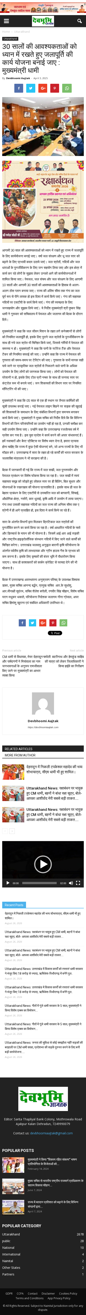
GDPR (9, 1293)
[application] (43, 864)
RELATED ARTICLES (18, 749)
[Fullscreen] (78, 883)
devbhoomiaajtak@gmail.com (51, 1133)
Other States (11, 1267)
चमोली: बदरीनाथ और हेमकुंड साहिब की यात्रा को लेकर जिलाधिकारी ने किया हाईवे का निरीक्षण (63, 661)
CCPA (20, 1293)
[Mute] (71, 883)
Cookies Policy (68, 1293)
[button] (80, 21)
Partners (8, 1274)
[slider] (39, 883)
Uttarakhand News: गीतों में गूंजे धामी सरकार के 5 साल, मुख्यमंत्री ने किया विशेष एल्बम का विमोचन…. (43, 1008)
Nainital (7, 1261)
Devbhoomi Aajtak (18, 78)
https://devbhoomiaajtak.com (43, 727)
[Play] (8, 883)
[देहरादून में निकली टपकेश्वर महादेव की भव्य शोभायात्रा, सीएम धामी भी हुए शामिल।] (13, 772)
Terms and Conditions (29, 1298)
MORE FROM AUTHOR (20, 755)
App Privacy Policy (59, 1298)
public (6, 1241)
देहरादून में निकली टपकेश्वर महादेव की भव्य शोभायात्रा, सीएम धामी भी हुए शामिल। (42, 916)
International (11, 1254)
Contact (32, 1293)
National (8, 1247)
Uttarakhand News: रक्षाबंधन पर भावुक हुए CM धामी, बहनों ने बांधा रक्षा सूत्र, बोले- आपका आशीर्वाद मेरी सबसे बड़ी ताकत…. (54, 793)
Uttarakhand (10, 38)
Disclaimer (48, 1293)
